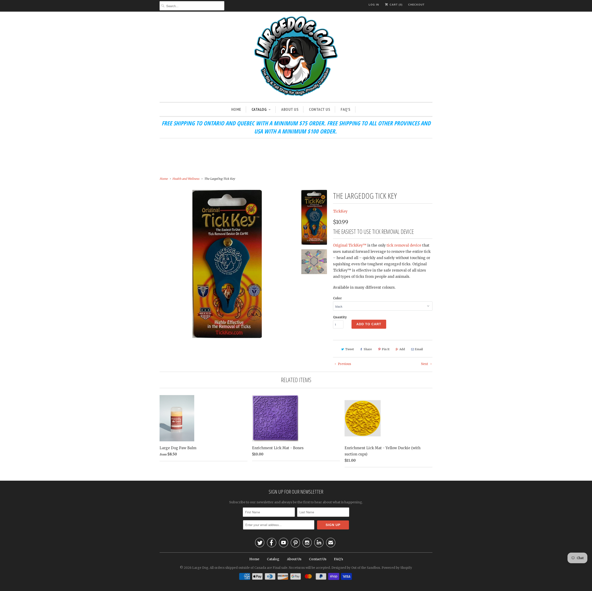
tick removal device (404, 245)
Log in (374, 4)
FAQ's (346, 109)
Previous (344, 364)
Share (368, 349)
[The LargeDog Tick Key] (227, 264)
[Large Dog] (296, 56)
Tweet (349, 349)
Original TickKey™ (350, 245)
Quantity (340, 317)
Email (419, 349)
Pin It (385, 349)
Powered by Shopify (397, 568)
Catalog (259, 109)
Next (425, 364)
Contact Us (319, 109)
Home (236, 109)
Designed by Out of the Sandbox (355, 568)
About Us (290, 109)
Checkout (416, 4)
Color (337, 298)
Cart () (396, 4)
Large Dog (200, 568)
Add (402, 349)
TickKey (340, 211)
